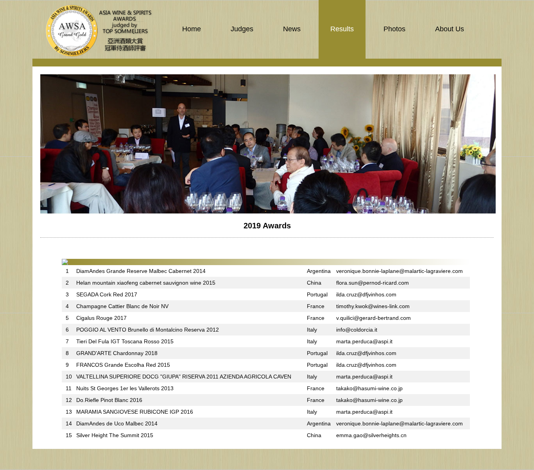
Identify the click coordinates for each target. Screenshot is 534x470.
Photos (394, 29)
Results (342, 29)
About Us (449, 29)
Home (191, 29)
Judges (242, 29)
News (292, 29)
